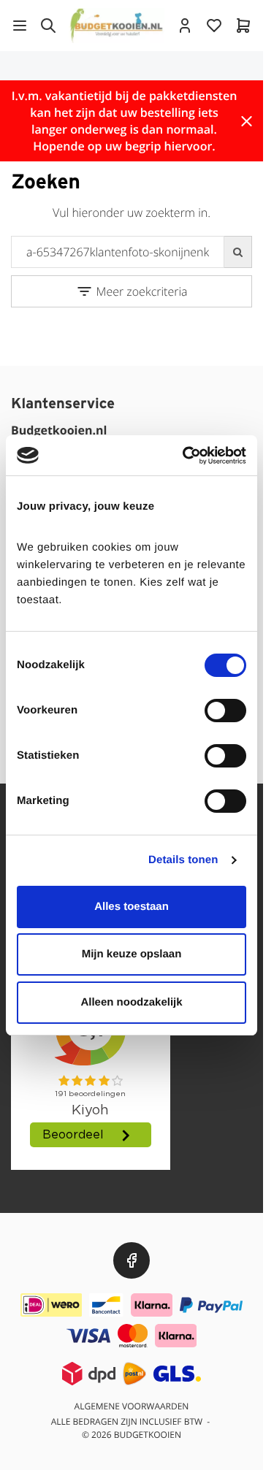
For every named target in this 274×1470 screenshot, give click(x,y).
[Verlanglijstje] (214, 25)
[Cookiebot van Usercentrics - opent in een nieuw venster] (185, 455)
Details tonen (183, 860)
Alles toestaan (131, 906)
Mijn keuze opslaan (132, 954)
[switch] (225, 710)
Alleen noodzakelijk (131, 1002)
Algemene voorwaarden (132, 1406)
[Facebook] (131, 1260)
